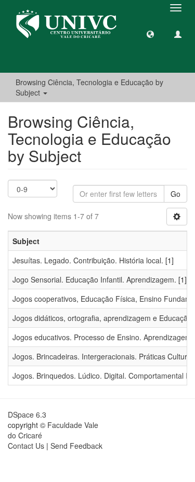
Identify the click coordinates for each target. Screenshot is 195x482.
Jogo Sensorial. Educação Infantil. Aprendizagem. (94, 279)
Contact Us (26, 445)
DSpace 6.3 (27, 414)
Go (175, 194)
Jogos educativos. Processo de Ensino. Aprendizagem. (102, 337)
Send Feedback (76, 445)
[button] (150, 34)
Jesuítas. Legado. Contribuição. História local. (87, 260)
